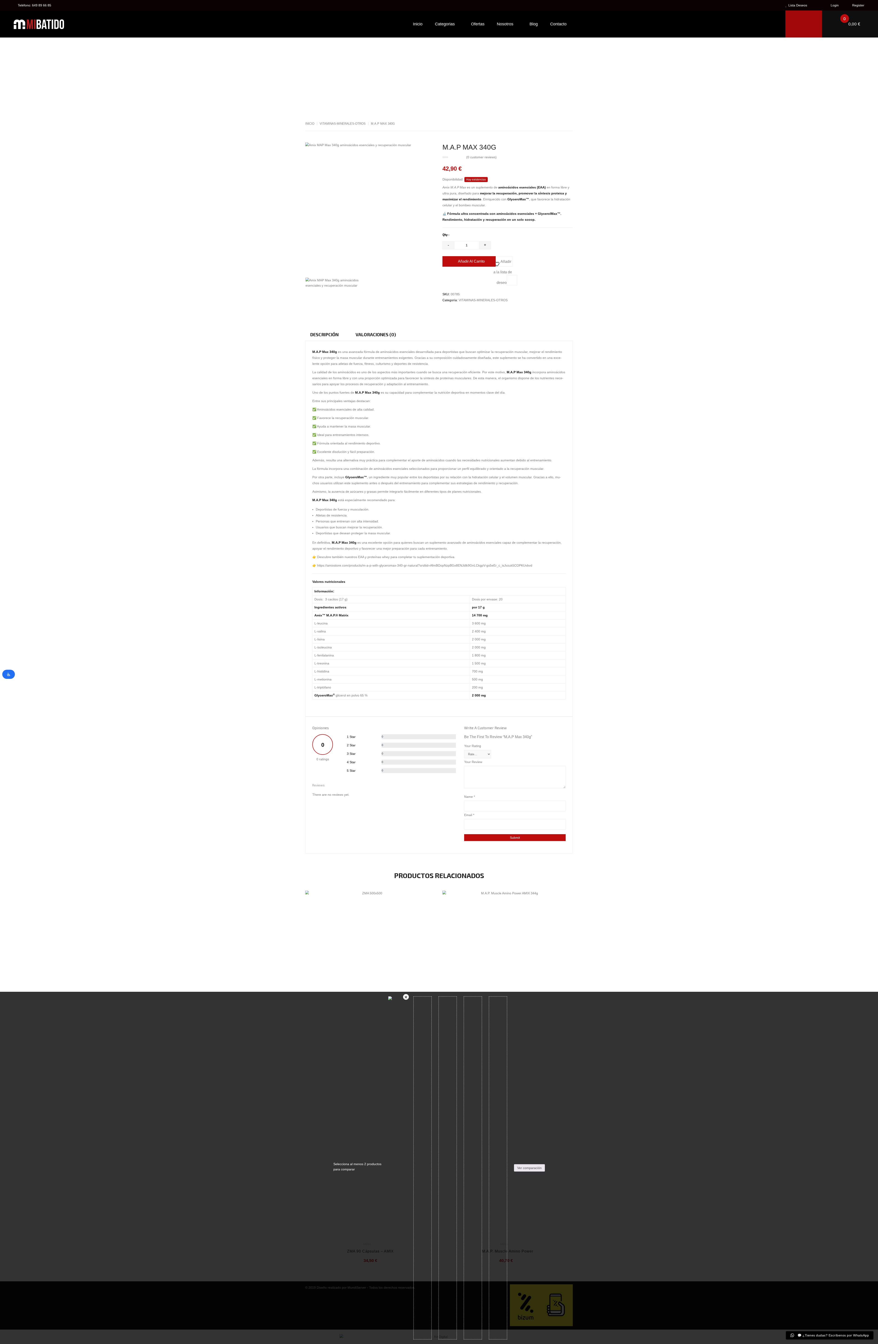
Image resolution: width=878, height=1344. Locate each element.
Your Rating (472, 746)
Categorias (445, 24)
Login (834, 5)
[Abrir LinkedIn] (464, 310)
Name (469, 796)
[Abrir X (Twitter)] (455, 310)
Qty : (445, 235)
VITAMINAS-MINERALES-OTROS (343, 123)
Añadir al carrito (471, 261)
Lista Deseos (797, 5)
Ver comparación (529, 1168)
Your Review (473, 762)
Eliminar (406, 997)
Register (857, 5)
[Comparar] (512, 280)
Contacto (558, 24)
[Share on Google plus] (473, 310)
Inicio (418, 24)
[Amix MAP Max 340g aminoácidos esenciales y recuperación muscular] (337, 282)
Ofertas (478, 24)
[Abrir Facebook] (446, 310)
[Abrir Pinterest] (482, 310)
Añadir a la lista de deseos (502, 263)
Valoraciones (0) (376, 334)
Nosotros (505, 24)
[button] (850, 24)
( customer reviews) (481, 157)
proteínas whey (378, 557)
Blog (534, 24)
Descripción (324, 334)
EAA (361, 557)
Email (469, 815)
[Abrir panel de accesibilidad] (8, 674)
